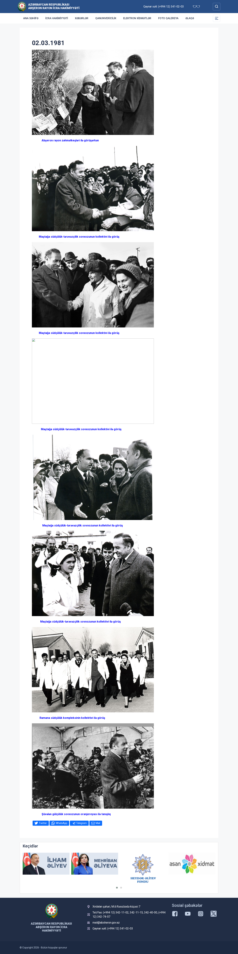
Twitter (43, 823)
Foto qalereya (168, 18)
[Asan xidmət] (143, 864)
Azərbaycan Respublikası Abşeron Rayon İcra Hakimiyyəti (53, 6)
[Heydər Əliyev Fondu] (94, 868)
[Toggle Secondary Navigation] (216, 18)
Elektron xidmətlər (137, 18)
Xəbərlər (81, 18)
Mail (98, 823)
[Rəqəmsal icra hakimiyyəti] (191, 864)
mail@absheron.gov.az (106, 922)
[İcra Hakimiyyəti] (22, 6)
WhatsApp (61, 823)
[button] (117, 887)
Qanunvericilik (105, 18)
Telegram (81, 823)
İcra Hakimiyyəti (56, 18)
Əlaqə (189, 18)
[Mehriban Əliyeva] (46, 864)
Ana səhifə (30, 18)
